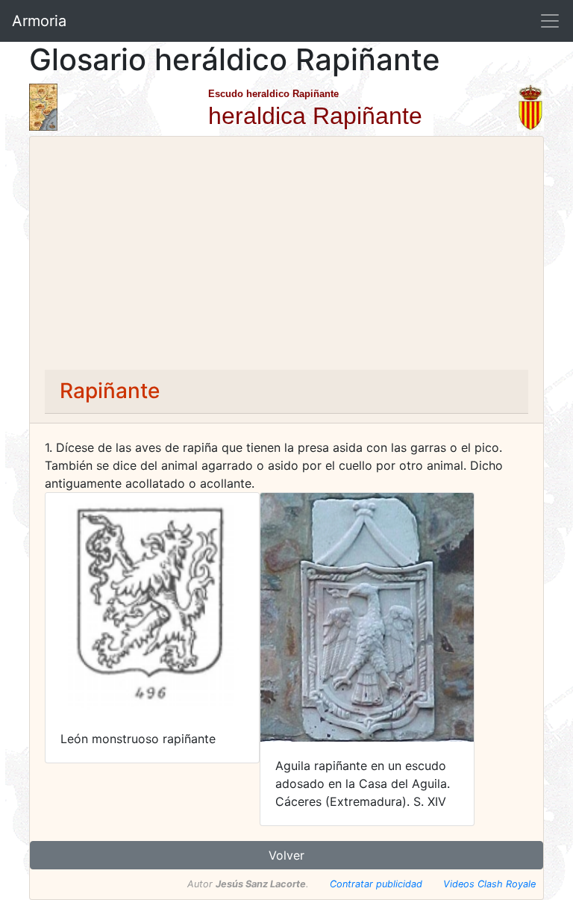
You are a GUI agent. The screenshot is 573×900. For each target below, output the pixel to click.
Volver (286, 855)
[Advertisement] (286, 257)
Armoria (39, 21)
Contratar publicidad (376, 884)
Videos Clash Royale (489, 884)
